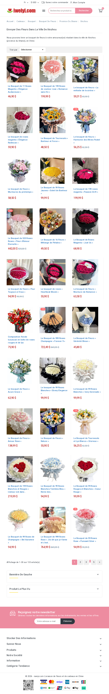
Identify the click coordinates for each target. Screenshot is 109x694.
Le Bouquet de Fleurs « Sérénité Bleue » (85, 340)
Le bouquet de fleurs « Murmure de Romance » (85, 290)
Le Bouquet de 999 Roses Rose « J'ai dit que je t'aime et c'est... (54, 539)
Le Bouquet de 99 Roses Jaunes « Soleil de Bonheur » (54, 190)
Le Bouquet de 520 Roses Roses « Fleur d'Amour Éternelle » (20, 241)
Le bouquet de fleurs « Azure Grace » (19, 390)
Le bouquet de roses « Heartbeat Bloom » (51, 290)
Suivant (99, 562)
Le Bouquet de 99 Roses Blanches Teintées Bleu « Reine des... (53, 489)
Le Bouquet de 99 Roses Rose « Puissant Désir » (85, 540)
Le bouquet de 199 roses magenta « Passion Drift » (86, 190)
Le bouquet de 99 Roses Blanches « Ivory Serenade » (87, 390)
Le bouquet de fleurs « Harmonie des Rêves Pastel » (87, 139)
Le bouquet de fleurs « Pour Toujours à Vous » (21, 290)
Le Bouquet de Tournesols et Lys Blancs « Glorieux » (86, 440)
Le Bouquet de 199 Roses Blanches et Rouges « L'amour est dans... (20, 489)
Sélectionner (32, 49)
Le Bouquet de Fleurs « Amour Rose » (19, 440)
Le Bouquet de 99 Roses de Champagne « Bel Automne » (21, 539)
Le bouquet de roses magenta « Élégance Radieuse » (18, 139)
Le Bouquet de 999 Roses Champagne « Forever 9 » (53, 340)
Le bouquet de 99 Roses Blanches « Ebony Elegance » (54, 390)
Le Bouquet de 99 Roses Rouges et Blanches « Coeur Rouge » (87, 489)
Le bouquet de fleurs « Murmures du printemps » (20, 190)
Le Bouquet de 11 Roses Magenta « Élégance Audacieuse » (19, 89)
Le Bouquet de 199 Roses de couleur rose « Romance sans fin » (54, 89)
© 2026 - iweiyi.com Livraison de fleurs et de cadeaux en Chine (54, 676)
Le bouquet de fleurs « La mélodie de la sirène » (86, 89)
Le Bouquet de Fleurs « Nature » (52, 440)
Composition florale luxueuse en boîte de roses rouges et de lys (21, 339)
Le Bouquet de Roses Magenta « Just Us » (84, 241)
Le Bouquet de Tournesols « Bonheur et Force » (54, 140)
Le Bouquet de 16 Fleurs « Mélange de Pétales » (53, 241)
